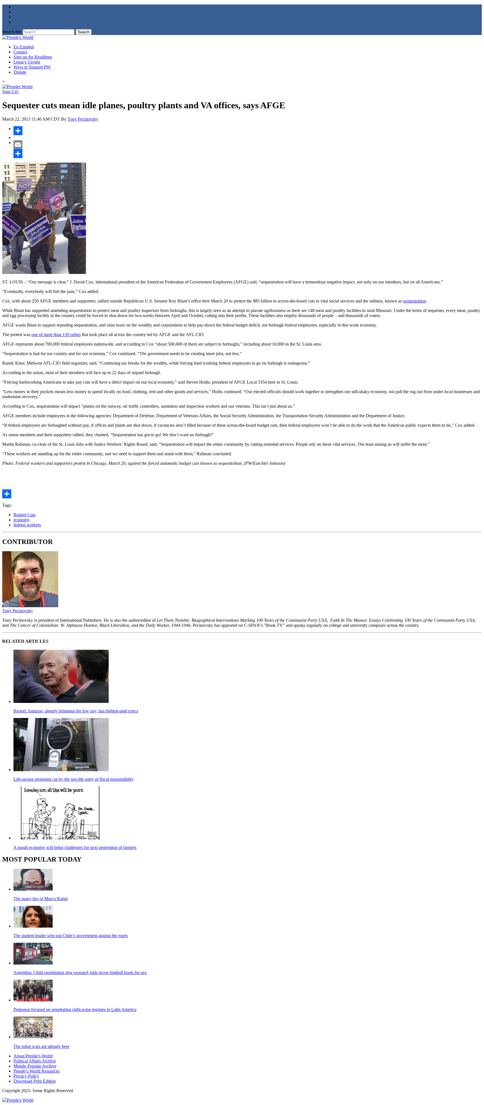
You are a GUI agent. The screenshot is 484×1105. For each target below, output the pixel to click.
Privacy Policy (26, 1076)
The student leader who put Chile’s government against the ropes (70, 935)
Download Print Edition (34, 1081)
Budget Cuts (24, 514)
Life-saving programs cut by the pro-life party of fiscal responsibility (73, 779)
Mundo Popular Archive (34, 1066)
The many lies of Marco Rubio (40, 898)
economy (21, 519)
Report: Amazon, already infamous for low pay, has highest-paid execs (75, 710)
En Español (23, 46)
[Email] (247, 144)
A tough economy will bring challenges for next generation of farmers (74, 847)
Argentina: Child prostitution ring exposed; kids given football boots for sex (80, 972)
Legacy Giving (26, 62)
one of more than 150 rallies (56, 334)
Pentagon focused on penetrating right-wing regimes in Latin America (74, 1009)
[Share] (247, 130)
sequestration (414, 301)
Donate (19, 72)
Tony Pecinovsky (83, 119)
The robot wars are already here (41, 1046)
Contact (20, 52)
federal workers (27, 524)
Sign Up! (10, 91)
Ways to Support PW (32, 67)
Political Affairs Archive (34, 1061)
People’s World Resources (36, 1071)
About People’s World (33, 1056)
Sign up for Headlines (32, 57)
